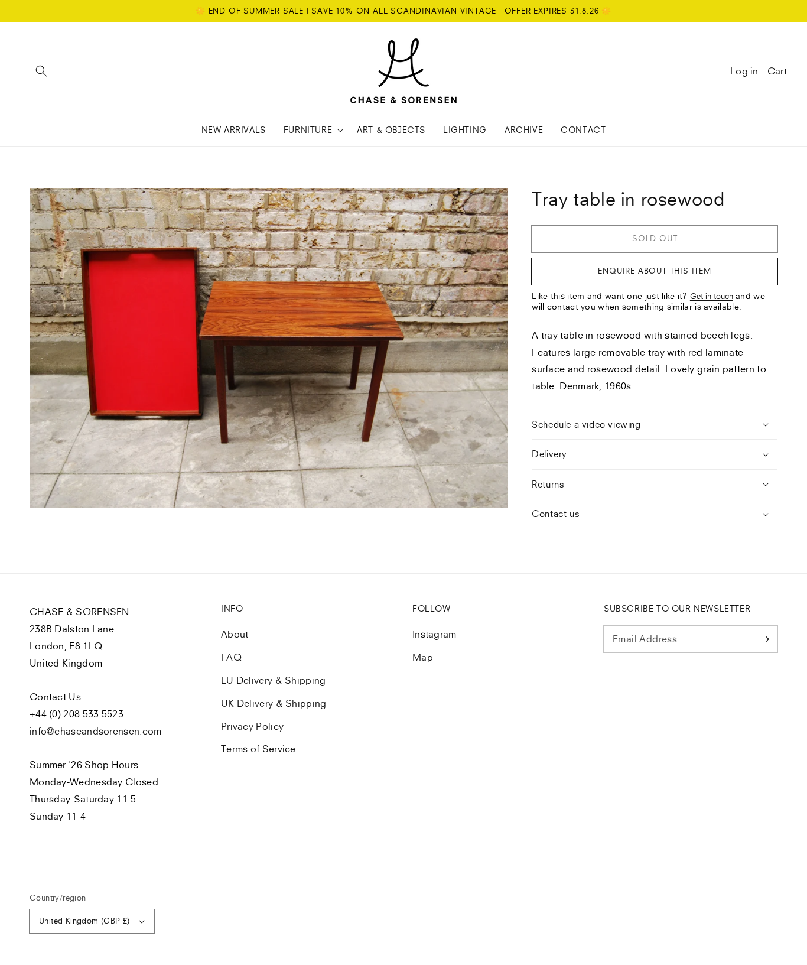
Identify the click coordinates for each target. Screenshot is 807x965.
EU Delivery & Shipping (273, 680)
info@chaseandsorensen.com (96, 731)
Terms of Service (258, 749)
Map (422, 657)
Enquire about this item (654, 270)
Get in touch (711, 296)
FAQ (231, 657)
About (235, 634)
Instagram (434, 634)
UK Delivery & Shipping (274, 703)
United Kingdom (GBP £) (84, 920)
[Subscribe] (764, 639)
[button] (41, 71)
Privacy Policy (252, 726)
